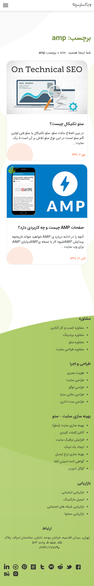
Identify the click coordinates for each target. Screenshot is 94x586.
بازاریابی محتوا (74, 514)
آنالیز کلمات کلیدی (72, 432)
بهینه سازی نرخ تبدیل (69, 454)
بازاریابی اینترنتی (73, 492)
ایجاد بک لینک (74, 447)
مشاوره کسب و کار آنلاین (67, 328)
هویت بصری (75, 373)
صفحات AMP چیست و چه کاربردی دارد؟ (51, 228)
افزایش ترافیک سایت (70, 440)
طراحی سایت (75, 380)
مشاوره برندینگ (73, 335)
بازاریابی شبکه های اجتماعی (65, 507)
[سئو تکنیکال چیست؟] (47, 87)
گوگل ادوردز (76, 468)
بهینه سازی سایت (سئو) (68, 425)
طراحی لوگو (76, 387)
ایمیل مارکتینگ (73, 499)
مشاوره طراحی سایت (70, 349)
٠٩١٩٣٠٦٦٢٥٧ (48, 547)
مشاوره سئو (76, 342)
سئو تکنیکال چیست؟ (67, 124)
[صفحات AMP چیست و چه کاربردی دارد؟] (47, 191)
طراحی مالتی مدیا (72, 394)
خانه (63, 53)
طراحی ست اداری (72, 402)
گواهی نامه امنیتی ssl (69, 461)
